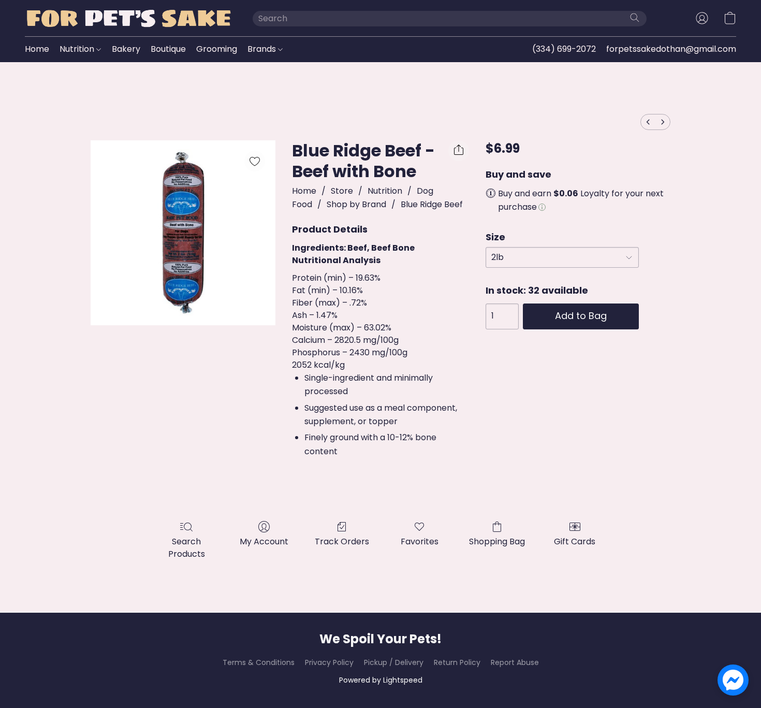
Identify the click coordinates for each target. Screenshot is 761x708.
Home (37, 49)
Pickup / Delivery (393, 662)
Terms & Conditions (259, 662)
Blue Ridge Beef (432, 204)
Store (342, 191)
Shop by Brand (356, 204)
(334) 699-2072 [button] (564, 49)
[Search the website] (634, 17)
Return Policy (457, 662)
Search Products (186, 548)
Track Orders (342, 541)
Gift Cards (574, 541)
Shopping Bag (497, 541)
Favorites (419, 541)
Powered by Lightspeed (380, 680)
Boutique (168, 49)
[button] (128, 18)
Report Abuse (515, 662)
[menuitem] (648, 121)
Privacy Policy (329, 662)
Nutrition (78, 49)
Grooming (216, 49)
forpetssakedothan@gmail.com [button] (671, 49)
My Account (264, 541)
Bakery (126, 49)
